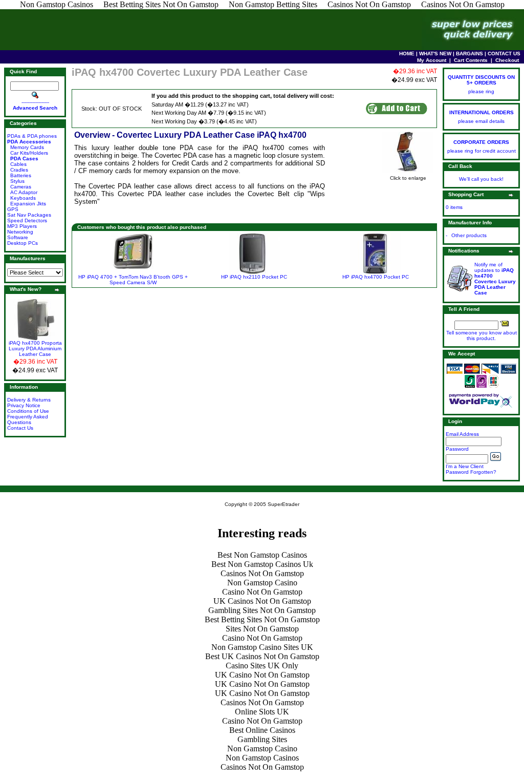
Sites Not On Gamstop (262, 628)
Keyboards (23, 198)
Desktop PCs (22, 243)
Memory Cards (27, 147)
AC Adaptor (23, 192)
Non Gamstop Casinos (262, 757)
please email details (481, 121)
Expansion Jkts (28, 203)
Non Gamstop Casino (262, 582)
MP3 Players (22, 226)
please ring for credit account (481, 151)
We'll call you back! (481, 179)
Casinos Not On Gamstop (262, 573)
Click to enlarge (408, 178)
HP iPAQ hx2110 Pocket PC (254, 277)
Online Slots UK (262, 711)
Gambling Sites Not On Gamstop (262, 610)
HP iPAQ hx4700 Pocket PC (375, 277)
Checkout (507, 60)
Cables (18, 164)
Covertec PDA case (184, 155)
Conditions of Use (28, 411)
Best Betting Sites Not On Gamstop (262, 619)
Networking (20, 232)
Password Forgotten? (471, 472)
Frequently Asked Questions (27, 419)
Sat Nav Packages (29, 215)
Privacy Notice (23, 405)
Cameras (20, 186)
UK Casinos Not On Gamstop (262, 601)
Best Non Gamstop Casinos (262, 555)
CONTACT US (504, 53)
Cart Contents (471, 60)
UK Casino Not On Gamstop (262, 674)
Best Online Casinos (262, 730)
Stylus (17, 181)
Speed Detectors (27, 220)
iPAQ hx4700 (263, 148)
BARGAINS (469, 53)
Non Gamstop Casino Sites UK (262, 647)
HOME (406, 53)
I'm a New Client (465, 466)
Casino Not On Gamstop (262, 591)
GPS (12, 209)
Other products (469, 235)
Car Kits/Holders (29, 153)
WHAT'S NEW (435, 53)
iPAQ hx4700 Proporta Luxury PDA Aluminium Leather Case (35, 348)
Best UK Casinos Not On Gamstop (262, 656)
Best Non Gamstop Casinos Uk (262, 564)
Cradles (19, 170)
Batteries (20, 175)
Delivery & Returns (29, 400)
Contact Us (20, 428)
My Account (431, 60)
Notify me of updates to (495, 279)
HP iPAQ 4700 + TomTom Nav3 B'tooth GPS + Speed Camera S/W (133, 279)
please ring (481, 91)
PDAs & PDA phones (32, 136)
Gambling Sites (262, 739)
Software (17, 237)
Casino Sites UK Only (262, 665)
